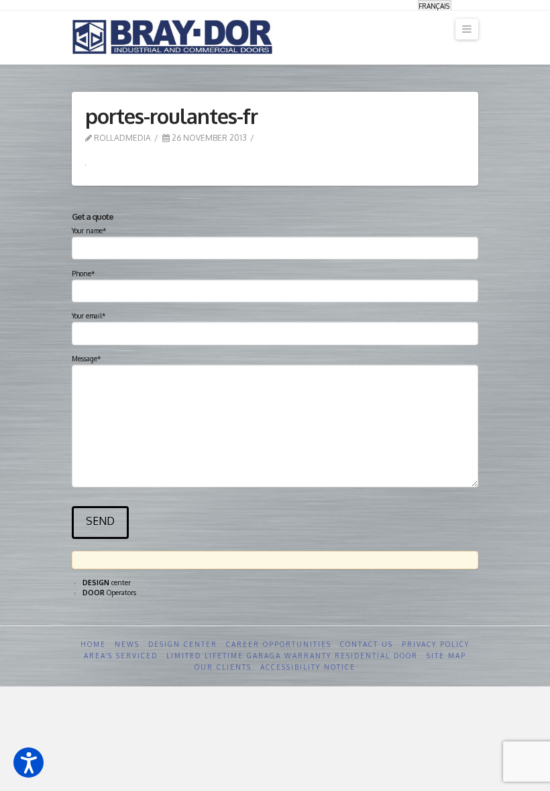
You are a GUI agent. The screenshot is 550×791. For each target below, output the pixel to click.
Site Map (446, 656)
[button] (28, 762)
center (106, 583)
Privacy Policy (436, 644)
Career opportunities (278, 644)
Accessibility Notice (307, 667)
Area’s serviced (121, 656)
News (127, 644)
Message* (86, 359)
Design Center (182, 644)
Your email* (88, 316)
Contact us (366, 644)
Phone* (83, 273)
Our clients (223, 667)
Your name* (89, 231)
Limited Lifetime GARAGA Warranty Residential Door (292, 656)
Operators (109, 593)
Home (93, 644)
